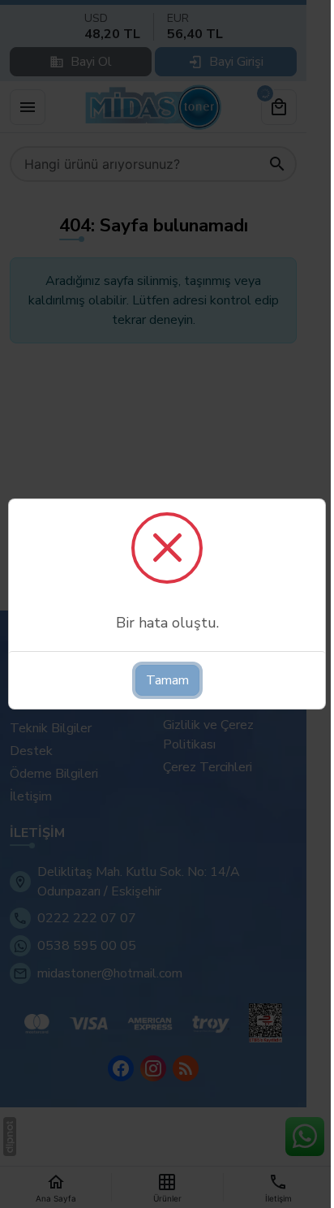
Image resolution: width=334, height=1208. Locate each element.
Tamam (167, 680)
